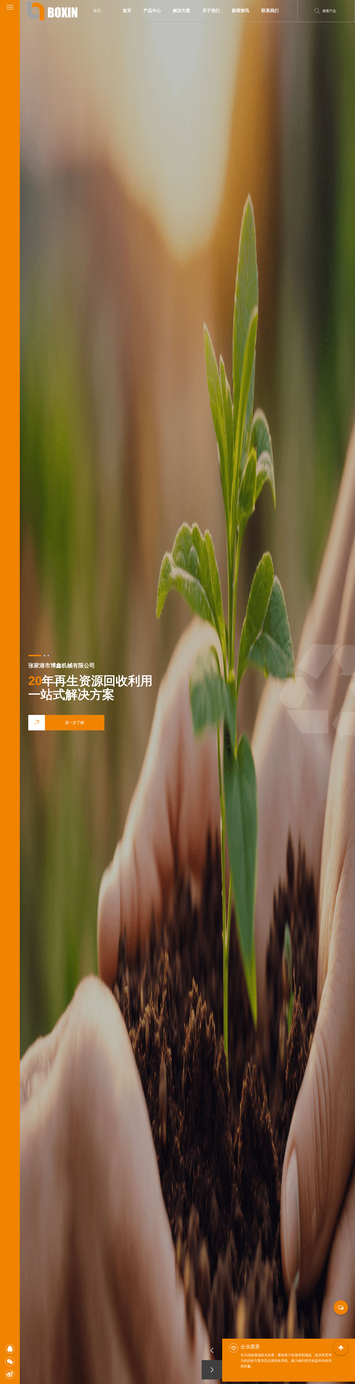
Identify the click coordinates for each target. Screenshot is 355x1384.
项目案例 (191, 18)
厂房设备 (221, 18)
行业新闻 (250, 18)
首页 (127, 10)
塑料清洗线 (163, 19)
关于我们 (211, 10)
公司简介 (222, 19)
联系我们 (270, 10)
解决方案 (181, 10)
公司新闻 (251, 19)
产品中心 (152, 10)
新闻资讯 (240, 10)
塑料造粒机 (162, 18)
